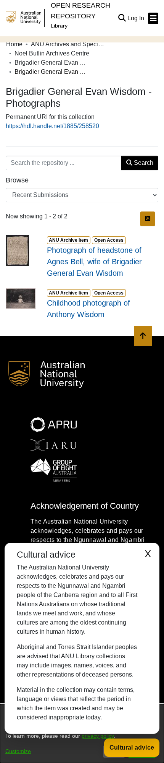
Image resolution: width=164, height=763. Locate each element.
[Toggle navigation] (153, 18)
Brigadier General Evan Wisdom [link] (52, 62)
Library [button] (59, 26)
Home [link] (14, 44)
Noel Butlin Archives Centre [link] (51, 53)
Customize (18, 751)
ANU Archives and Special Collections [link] (69, 44)
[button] (122, 18)
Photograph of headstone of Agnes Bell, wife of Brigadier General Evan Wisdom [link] (94, 261)
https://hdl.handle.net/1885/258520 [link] (52, 126)
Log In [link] (136, 18)
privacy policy (98, 736)
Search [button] (142, 162)
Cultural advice (131, 747)
